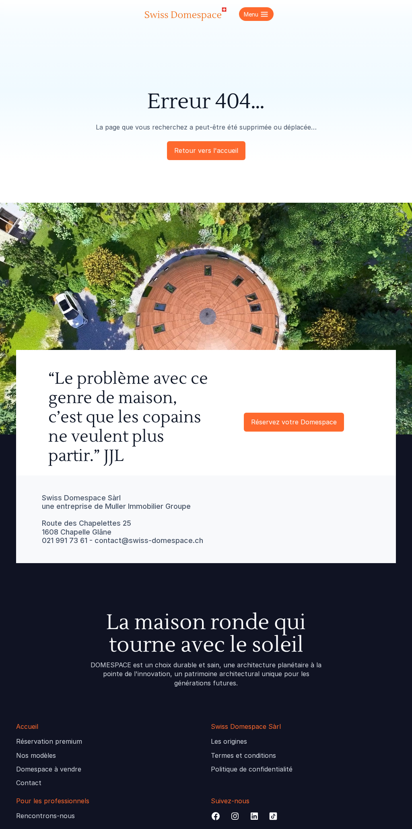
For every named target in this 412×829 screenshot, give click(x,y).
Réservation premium (49, 741)
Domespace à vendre (48, 769)
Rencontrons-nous (45, 816)
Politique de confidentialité (252, 769)
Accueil (27, 726)
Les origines (229, 741)
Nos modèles (36, 755)
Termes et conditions (243, 755)
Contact (28, 783)
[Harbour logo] (185, 14)
